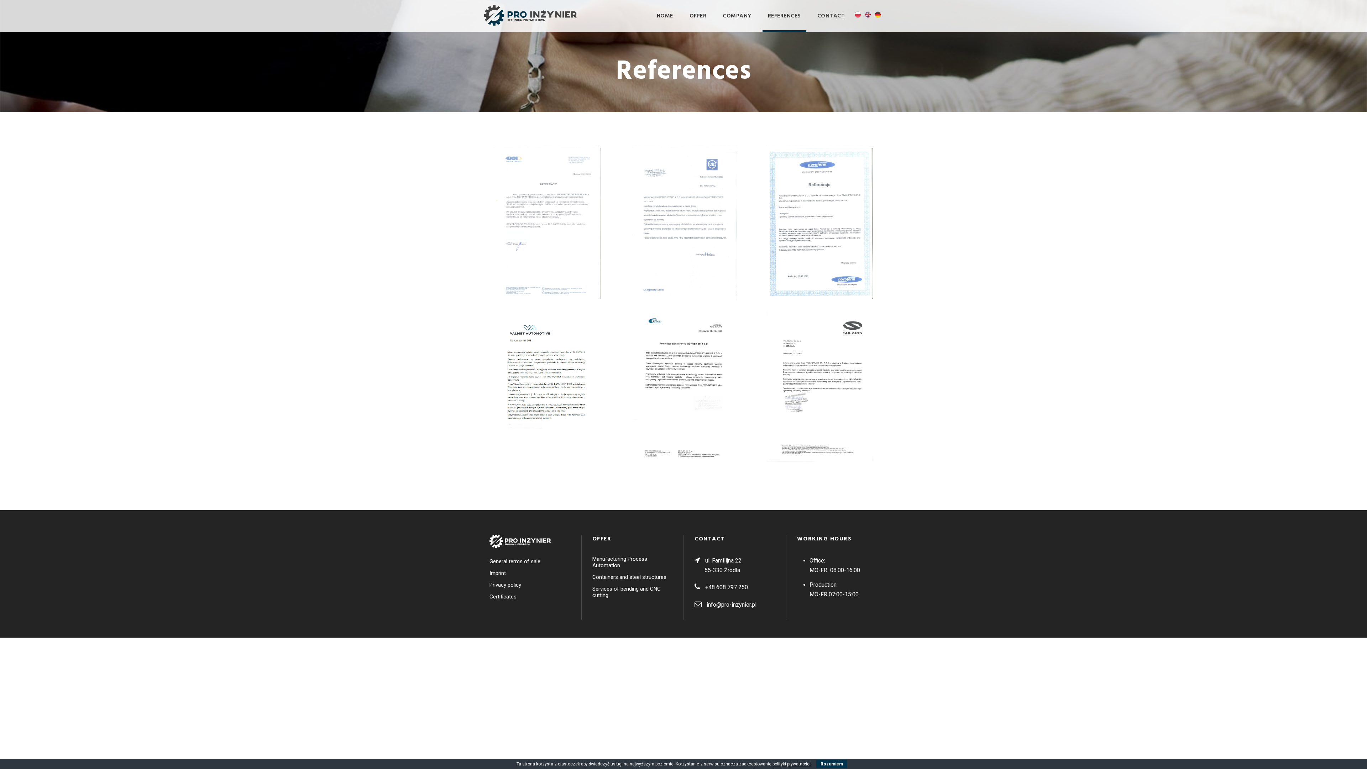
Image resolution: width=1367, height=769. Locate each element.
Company (737, 16)
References (784, 16)
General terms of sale (514, 561)
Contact (831, 16)
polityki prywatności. (792, 764)
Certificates (503, 596)
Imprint (497, 573)
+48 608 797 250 (726, 587)
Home (665, 16)
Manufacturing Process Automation (619, 562)
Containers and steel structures (629, 577)
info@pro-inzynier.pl (731, 604)
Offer (698, 16)
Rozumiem (832, 764)
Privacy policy (505, 585)
